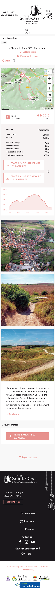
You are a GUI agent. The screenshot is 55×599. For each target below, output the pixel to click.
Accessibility (28, 569)
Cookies (44, 566)
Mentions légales (15, 566)
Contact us (13, 502)
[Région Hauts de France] (27, 584)
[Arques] (44, 578)
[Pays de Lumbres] (21, 578)
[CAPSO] (8, 578)
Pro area (29, 529)
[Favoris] (44, 17)
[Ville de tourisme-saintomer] (35, 578)
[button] (50, 17)
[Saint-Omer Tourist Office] (31, 14)
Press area (29, 521)
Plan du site (31, 566)
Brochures (30, 514)
